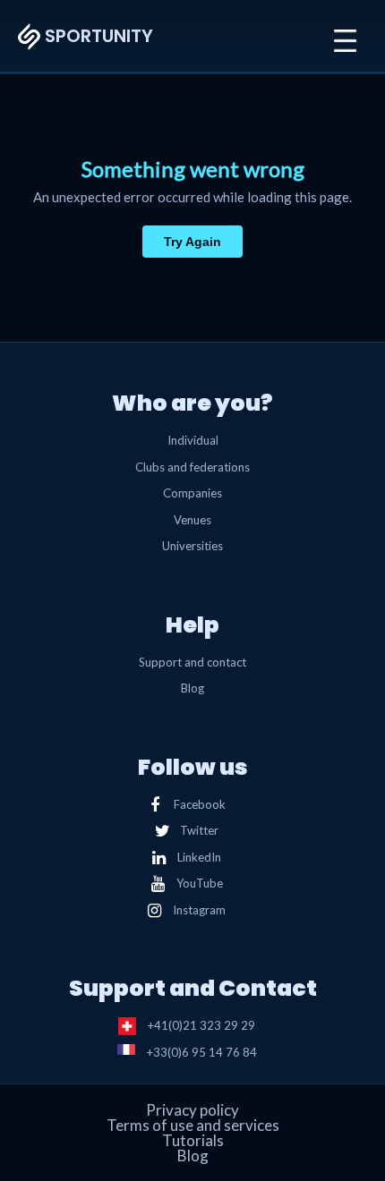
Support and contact (192, 662)
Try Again (192, 241)
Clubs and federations (192, 467)
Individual (192, 440)
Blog (192, 688)
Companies (192, 493)
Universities (192, 546)
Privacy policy (192, 1109)
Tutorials (193, 1140)
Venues (192, 520)
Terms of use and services (193, 1125)
